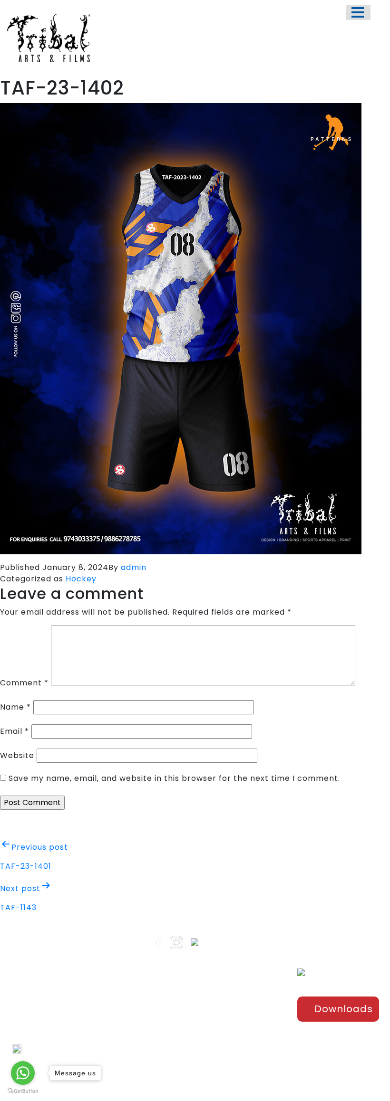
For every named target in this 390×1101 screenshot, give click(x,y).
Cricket (245, 1007)
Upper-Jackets (257, 1069)
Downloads (343, 1009)
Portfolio (183, 1007)
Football (246, 1022)
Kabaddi (247, 1054)
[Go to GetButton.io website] (23, 1091)
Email (14, 731)
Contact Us (187, 1054)
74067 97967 (45, 1049)
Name (15, 707)
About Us (184, 1022)
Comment (24, 682)
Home (179, 991)
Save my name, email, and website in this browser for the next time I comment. (174, 778)
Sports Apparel (257, 991)
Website (17, 755)
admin (133, 567)
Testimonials (190, 1038)
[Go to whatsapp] (23, 1073)
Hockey (81, 578)
